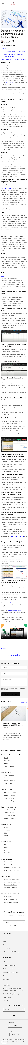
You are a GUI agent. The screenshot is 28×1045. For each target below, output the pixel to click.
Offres (4, 975)
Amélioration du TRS (10, 810)
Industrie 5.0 (8, 864)
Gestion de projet (9, 775)
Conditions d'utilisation (8, 968)
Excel (6, 757)
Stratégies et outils (9, 815)
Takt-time (7, 830)
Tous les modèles (9, 766)
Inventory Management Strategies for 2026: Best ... (13, 724)
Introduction (5, 48)
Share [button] (4, 648)
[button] (3, 3)
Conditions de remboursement (10, 972)
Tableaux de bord (9, 812)
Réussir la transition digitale (12, 867)
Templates (5, 941)
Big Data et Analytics (10, 885)
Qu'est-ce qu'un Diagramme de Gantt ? (13, 51)
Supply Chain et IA (9, 905)
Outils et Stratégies (10, 792)
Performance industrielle (11, 778)
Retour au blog (15, 655)
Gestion (6, 763)
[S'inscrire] (23, 922)
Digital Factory (8, 1039)
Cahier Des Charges (10, 780)
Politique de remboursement (20, 1039)
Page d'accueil (6, 948)
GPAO (6, 844)
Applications (6, 937)
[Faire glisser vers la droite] (17, 744)
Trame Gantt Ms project (17, 536)
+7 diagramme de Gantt (14, 610)
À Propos (5, 961)
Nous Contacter (7, 979)
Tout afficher (24, 702)
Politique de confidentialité (9, 965)
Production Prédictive (10, 899)
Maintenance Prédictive (11, 902)
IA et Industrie (8, 896)
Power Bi (7, 760)
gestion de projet (10, 82)
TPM (5, 832)
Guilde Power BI (9, 798)
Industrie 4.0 (8, 862)
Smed (6, 835)
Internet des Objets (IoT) (11, 879)
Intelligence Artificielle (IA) (12, 882)
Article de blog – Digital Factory (11, 951)
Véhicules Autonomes (10, 887)
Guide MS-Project (9, 795)
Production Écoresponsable (12, 870)
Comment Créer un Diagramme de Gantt (14, 59)
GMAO (6, 847)
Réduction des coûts (10, 818)
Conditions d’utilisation (21, 1041)
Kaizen (6, 827)
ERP (5, 850)
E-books (5, 944)
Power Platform (8, 853)
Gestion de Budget (9, 801)
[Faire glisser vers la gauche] (10, 744)
